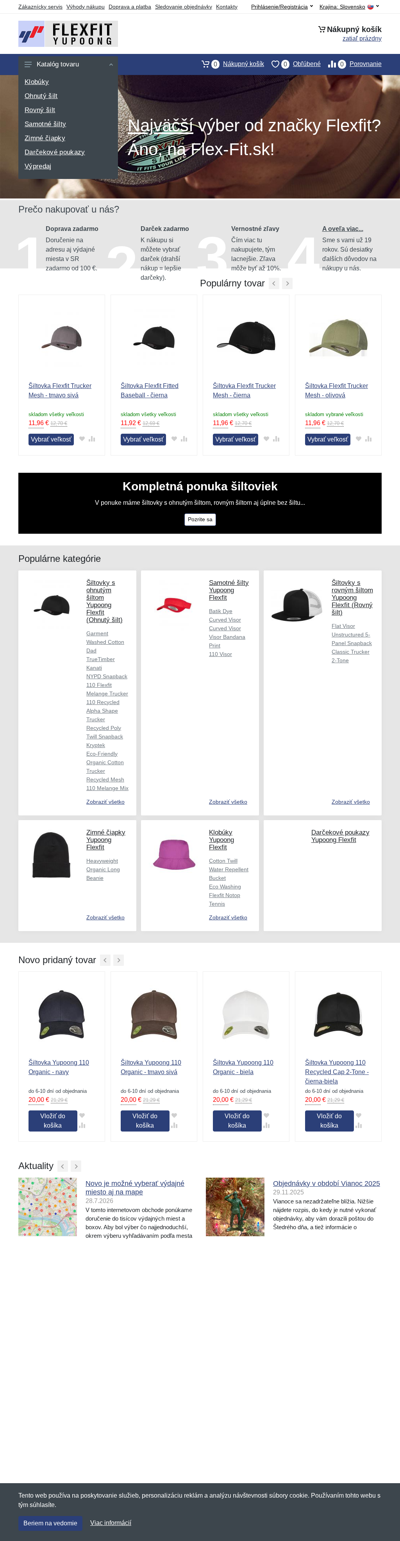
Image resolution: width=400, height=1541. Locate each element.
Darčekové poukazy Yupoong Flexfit (340, 836)
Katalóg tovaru (58, 64)
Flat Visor (343, 626)
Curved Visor (225, 628)
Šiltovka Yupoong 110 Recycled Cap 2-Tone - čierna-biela (337, 1072)
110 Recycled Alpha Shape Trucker (103, 710)
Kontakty (227, 7)
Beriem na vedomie (50, 1523)
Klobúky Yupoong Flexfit (221, 840)
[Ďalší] (118, 960)
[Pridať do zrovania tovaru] (91, 439)
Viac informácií (110, 1523)
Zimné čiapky (45, 138)
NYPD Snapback (106, 676)
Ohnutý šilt (41, 96)
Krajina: (342, 7)
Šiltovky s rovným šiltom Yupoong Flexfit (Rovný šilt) (352, 597)
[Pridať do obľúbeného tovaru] (82, 439)
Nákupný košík (239, 64)
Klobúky (37, 82)
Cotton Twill (223, 861)
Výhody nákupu (85, 7)
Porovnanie (361, 64)
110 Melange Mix (107, 788)
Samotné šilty (45, 124)
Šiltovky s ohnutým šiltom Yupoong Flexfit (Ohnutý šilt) (104, 601)
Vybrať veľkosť (51, 439)
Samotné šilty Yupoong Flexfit (229, 590)
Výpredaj (38, 166)
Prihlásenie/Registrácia (279, 6)
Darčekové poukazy (55, 152)
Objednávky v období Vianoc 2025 (326, 1183)
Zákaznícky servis (40, 7)
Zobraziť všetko (105, 802)
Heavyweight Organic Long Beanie (103, 869)
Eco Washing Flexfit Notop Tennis (225, 895)
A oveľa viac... (342, 228)
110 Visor (220, 654)
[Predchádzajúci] (274, 283)
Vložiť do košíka (52, 1121)
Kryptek (95, 745)
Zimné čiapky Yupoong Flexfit (105, 840)
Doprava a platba (130, 7)
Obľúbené (302, 64)
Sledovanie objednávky (183, 7)
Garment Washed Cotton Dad (105, 642)
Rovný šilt (40, 110)
